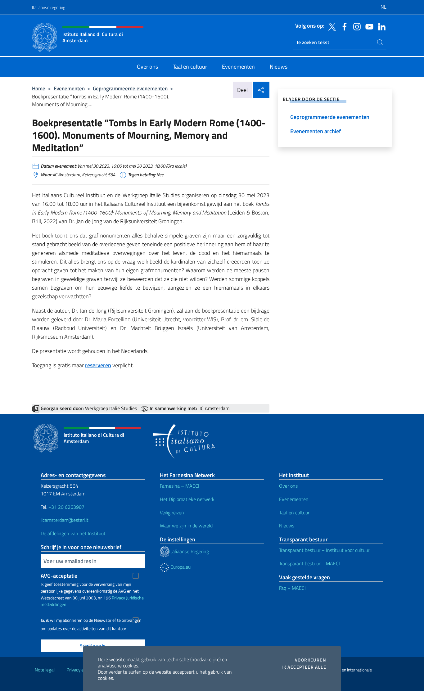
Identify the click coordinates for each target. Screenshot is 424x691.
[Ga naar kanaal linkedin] (380, 26)
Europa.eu (180, 567)
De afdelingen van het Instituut (73, 533)
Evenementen (69, 88)
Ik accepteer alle (304, 667)
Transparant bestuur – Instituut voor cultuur (324, 550)
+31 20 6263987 (66, 507)
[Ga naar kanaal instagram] (355, 26)
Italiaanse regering (48, 7)
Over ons (288, 486)
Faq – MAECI (292, 588)
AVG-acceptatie (59, 575)
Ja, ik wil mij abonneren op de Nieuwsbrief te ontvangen (91, 620)
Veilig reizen (172, 512)
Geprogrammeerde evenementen (130, 88)
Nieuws (286, 525)
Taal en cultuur (294, 512)
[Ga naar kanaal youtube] (368, 26)
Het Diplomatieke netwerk (187, 499)
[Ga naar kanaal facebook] (343, 26)
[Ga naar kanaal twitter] (330, 26)
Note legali (45, 669)
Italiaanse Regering (189, 551)
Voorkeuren (310, 660)
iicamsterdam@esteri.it (64, 520)
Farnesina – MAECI (179, 486)
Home (38, 88)
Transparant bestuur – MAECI (309, 563)
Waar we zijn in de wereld (186, 525)
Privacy (118, 597)
